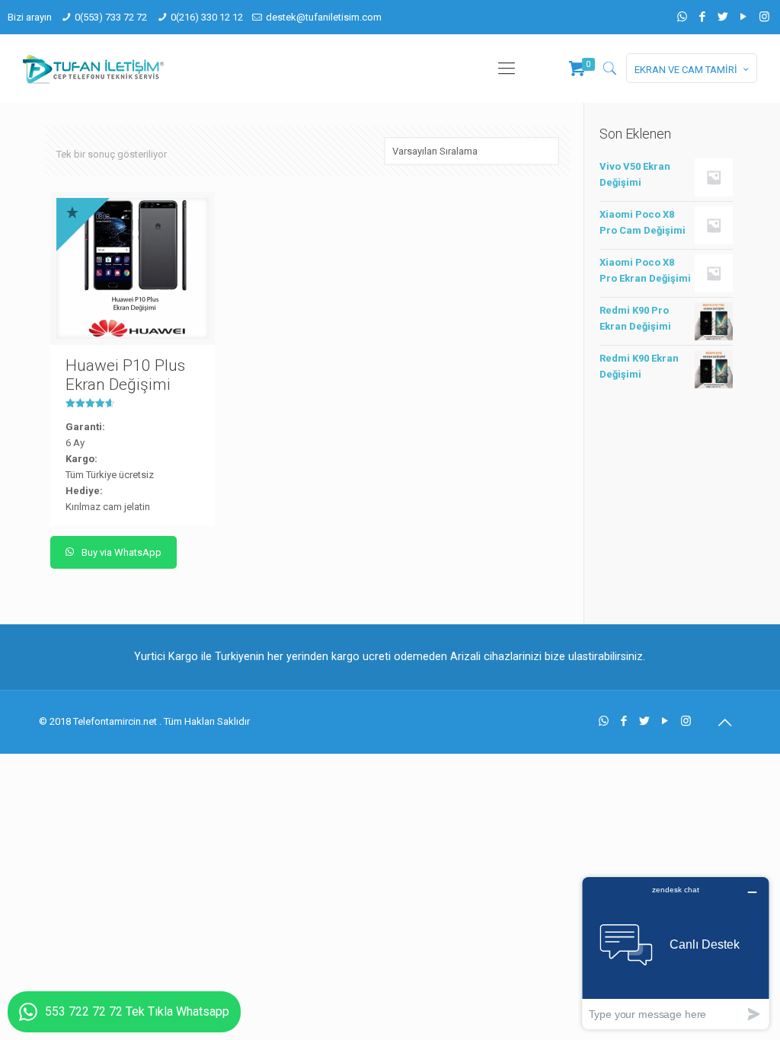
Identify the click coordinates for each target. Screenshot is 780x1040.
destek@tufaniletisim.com (324, 17)
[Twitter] (723, 17)
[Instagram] (764, 17)
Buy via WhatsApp (120, 552)
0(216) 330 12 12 (207, 17)
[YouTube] (744, 17)
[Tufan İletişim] (93, 68)
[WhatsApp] (682, 17)
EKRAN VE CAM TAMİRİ (686, 69)
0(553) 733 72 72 (111, 17)
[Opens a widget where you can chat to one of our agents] (676, 953)
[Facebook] (703, 17)
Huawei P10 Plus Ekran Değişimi (125, 375)
